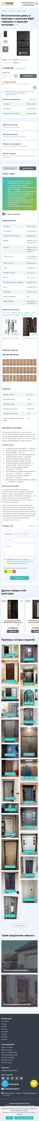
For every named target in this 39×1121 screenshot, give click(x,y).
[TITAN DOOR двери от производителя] (7, 4)
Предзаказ (28, 76)
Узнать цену (10, 655)
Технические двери (7, 1057)
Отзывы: (17, 62)
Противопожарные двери (9, 1055)
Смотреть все (32, 99)
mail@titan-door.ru (28, 2)
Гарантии (4, 1037)
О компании (5, 1021)
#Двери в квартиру (13, 214)
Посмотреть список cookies (24, 1118)
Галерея (4, 1026)
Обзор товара (10, 168)
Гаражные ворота (7, 1060)
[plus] (16, 76)
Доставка (4, 1029)
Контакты (4, 1039)
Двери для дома (6, 1050)
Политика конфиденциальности (19, 1103)
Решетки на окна (6, 1062)
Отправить (19, 578)
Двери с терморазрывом (9, 1052)
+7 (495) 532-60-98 (28, 5)
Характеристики (27, 168)
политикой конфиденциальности (17, 563)
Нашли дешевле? (20, 68)
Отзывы (4, 1024)
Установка (4, 1031)
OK (9, 1118)
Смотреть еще (19, 925)
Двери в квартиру (7, 1047)
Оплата (3, 1034)
